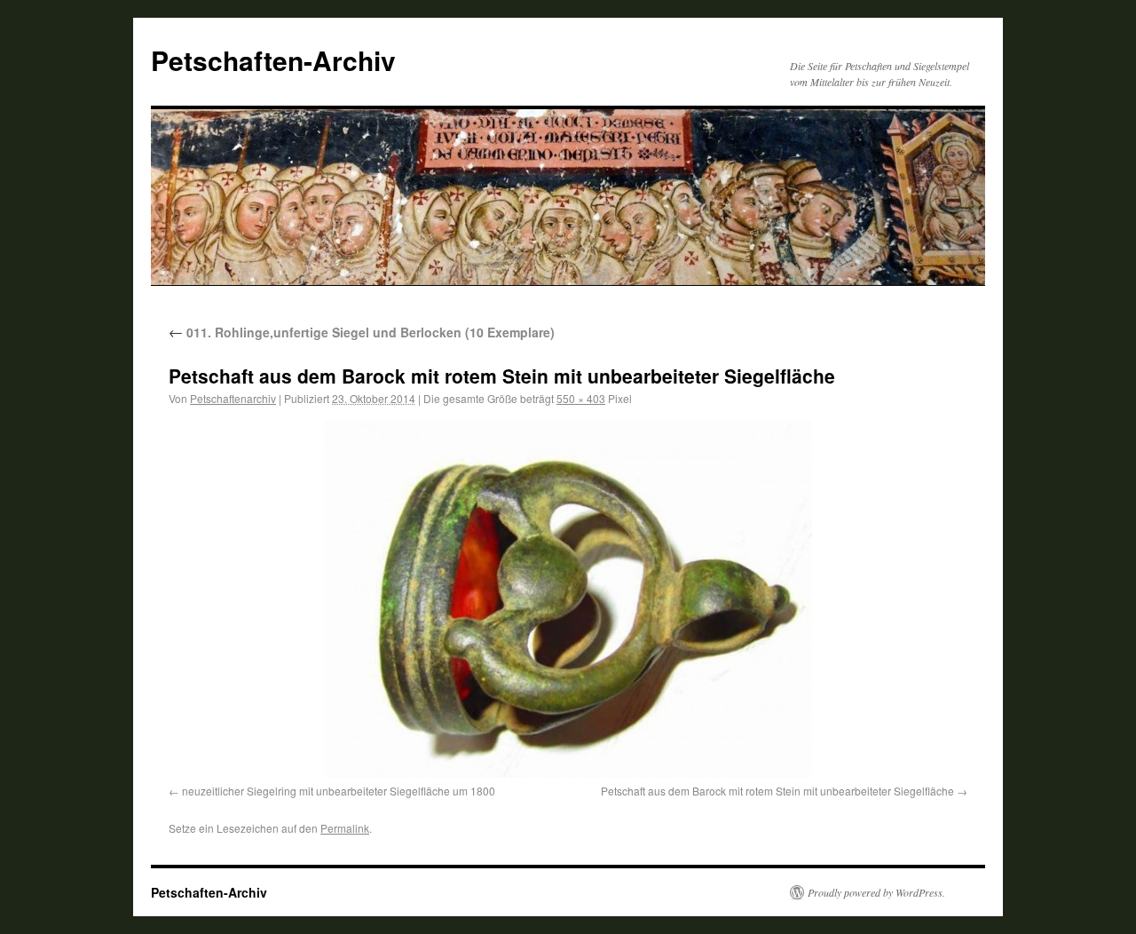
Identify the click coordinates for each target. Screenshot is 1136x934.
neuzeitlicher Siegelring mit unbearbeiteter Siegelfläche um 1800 (338, 790)
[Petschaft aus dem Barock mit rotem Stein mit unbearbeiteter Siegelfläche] (568, 599)
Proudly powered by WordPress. (876, 892)
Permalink (344, 827)
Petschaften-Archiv (273, 60)
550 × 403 (580, 398)
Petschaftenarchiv (233, 398)
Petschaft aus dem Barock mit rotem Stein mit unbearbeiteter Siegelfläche (777, 790)
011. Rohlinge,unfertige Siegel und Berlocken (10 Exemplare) (362, 332)
